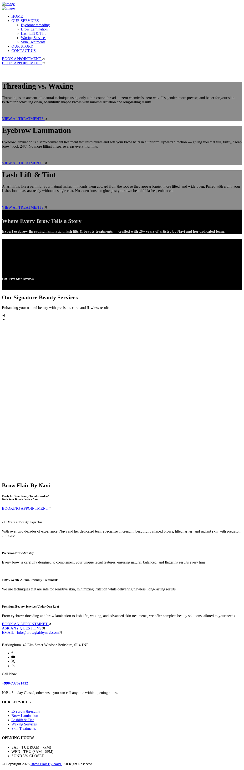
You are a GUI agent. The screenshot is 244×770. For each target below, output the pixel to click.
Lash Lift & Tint (33, 33)
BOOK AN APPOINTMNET (25, 624)
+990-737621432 (15, 683)
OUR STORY (22, 46)
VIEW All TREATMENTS (23, 119)
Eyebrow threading (35, 25)
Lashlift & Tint (22, 720)
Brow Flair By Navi (46, 764)
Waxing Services (33, 38)
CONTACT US (23, 51)
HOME (17, 16)
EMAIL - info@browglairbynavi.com (31, 632)
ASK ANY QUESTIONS (22, 628)
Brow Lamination (34, 29)
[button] (122, 316)
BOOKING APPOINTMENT (25, 508)
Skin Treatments (33, 42)
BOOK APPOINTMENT (22, 59)
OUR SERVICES (25, 21)
